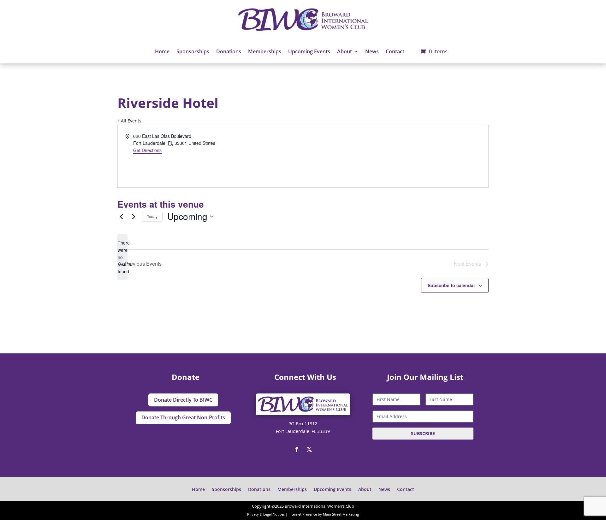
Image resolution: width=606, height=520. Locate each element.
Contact (395, 51)
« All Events (129, 121)
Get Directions (147, 150)
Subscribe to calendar (451, 285)
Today (152, 216)
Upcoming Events (309, 51)
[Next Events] (133, 216)
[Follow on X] (309, 449)
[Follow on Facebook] (297, 449)
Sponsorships (192, 51)
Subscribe (423, 433)
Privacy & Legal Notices (266, 514)
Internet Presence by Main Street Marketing (323, 514)
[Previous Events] (121, 216)
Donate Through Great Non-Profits (183, 417)
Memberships (264, 51)
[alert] (122, 257)
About (344, 51)
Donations (228, 51)
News (372, 51)
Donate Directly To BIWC (183, 399)
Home (162, 51)
